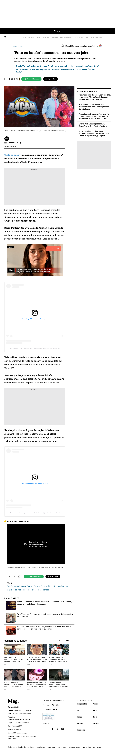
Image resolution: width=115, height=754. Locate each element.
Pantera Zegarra (40, 586)
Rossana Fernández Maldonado (36, 590)
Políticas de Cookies (50, 709)
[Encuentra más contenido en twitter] (11, 79)
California (31, 37)
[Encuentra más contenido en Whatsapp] (17, 79)
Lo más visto (11, 598)
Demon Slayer (78, 37)
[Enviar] (5, 37)
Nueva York (45, 37)
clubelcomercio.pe (27, 747)
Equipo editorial (13, 707)
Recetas (96, 723)
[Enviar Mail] (5, 143)
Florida (24, 37)
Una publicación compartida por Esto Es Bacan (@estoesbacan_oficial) (35, 348)
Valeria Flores (26, 586)
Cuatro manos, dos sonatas (93, 37)
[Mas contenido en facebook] (52, 729)
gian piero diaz (15, 590)
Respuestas (82, 704)
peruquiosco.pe (89, 747)
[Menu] (6, 31)
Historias (81, 730)
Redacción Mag (14, 143)
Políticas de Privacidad (51, 705)
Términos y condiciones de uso (53, 700)
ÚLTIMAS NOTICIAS (87, 91)
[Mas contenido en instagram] (62, 729)
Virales (80, 723)
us (78, 710)
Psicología (54, 37)
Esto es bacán (13, 586)
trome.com (62, 747)
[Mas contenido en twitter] (57, 729)
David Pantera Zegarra (58, 586)
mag (99, 747)
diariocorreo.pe (75, 747)
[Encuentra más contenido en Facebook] (6, 79)
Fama (79, 717)
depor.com (51, 747)
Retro (95, 717)
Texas (38, 37)
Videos (95, 704)
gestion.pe (41, 747)
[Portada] (13, 705)
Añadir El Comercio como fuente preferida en (81, 46)
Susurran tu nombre (66, 37)
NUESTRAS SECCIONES (84, 700)
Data (95, 710)
